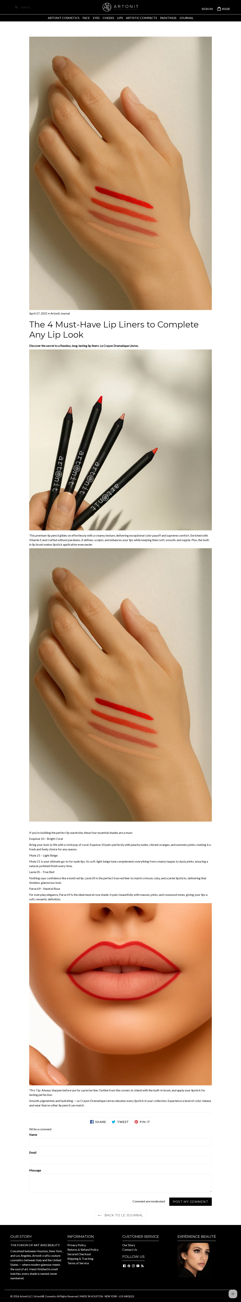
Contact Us (129, 1249)
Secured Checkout (79, 1254)
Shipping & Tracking (80, 1258)
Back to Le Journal (123, 1215)
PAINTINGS (168, 18)
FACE (86, 18)
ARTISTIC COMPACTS (141, 18)
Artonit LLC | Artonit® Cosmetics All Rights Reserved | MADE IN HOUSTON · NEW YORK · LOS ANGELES (77, 1296)
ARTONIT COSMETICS (63, 18)
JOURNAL (186, 18)
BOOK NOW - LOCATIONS (196, 1282)
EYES (96, 18)
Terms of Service (78, 1263)
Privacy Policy (76, 1245)
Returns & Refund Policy (82, 1249)
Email (32, 1152)
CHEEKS (108, 18)
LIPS (120, 18)
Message (35, 1170)
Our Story (128, 1245)
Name (33, 1134)
